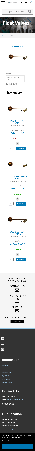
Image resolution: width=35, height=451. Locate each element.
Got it (17, 447)
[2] (17, 220)
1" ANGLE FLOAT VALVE (17, 122)
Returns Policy (6, 372)
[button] (17, 289)
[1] (17, 109)
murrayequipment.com (9, 430)
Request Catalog (7, 383)
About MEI (5, 365)
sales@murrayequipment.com (15, 399)
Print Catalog (6, 379)
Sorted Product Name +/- (13, 78)
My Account (5, 376)
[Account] (22, 2)
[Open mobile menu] (3, 3)
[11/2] (17, 164)
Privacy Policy (7, 441)
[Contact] (26, 2)
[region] (17, 25)
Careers (4, 369)
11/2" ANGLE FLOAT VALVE (17, 177)
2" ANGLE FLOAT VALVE (17, 233)
